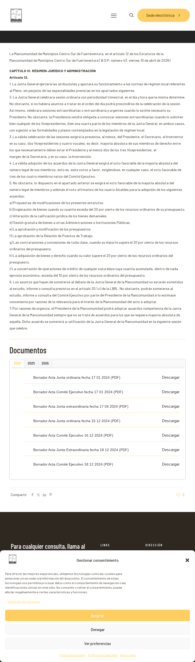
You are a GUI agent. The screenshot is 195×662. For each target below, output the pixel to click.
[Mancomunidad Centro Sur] (16, 15)
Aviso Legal (128, 655)
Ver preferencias (97, 643)
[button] (187, 560)
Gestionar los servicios (24, 601)
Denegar (98, 629)
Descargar (171, 377)
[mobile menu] (113, 15)
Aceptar (97, 615)
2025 (31, 363)
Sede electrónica (160, 15)
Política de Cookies (72, 655)
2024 (17, 363)
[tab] (17, 364)
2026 (45, 363)
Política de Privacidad (102, 655)
